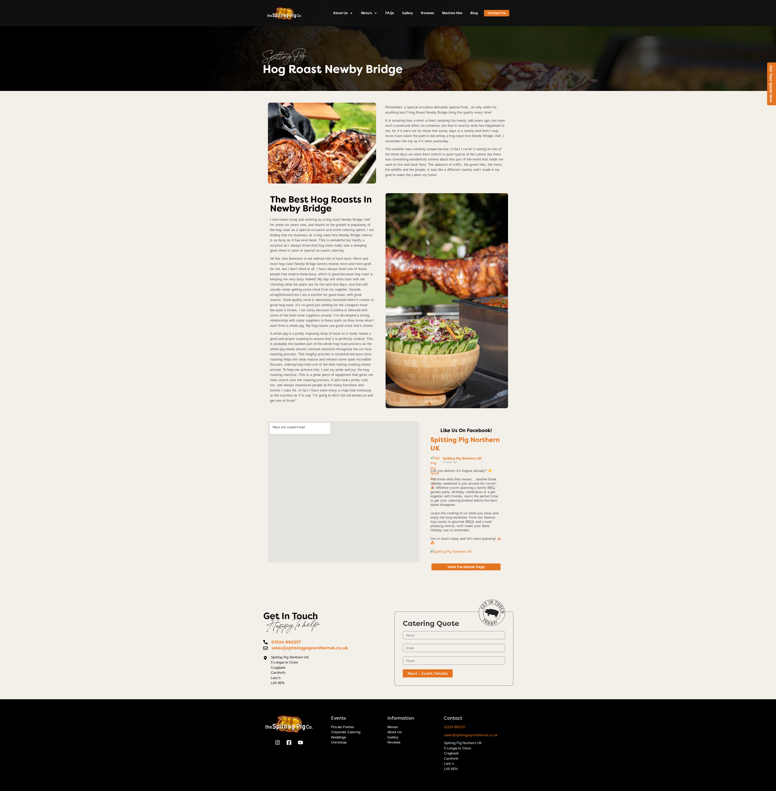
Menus (392, 727)
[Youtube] (300, 742)
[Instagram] (277, 742)
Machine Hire (452, 13)
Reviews (427, 13)
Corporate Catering (346, 732)
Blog (474, 13)
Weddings (338, 737)
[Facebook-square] (289, 742)
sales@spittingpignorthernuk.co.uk (471, 735)
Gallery (407, 13)
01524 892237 (454, 727)
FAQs (389, 13)
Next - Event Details (428, 673)
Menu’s (366, 13)
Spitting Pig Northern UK (462, 458)
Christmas (339, 742)
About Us (340, 13)
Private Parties (342, 727)
